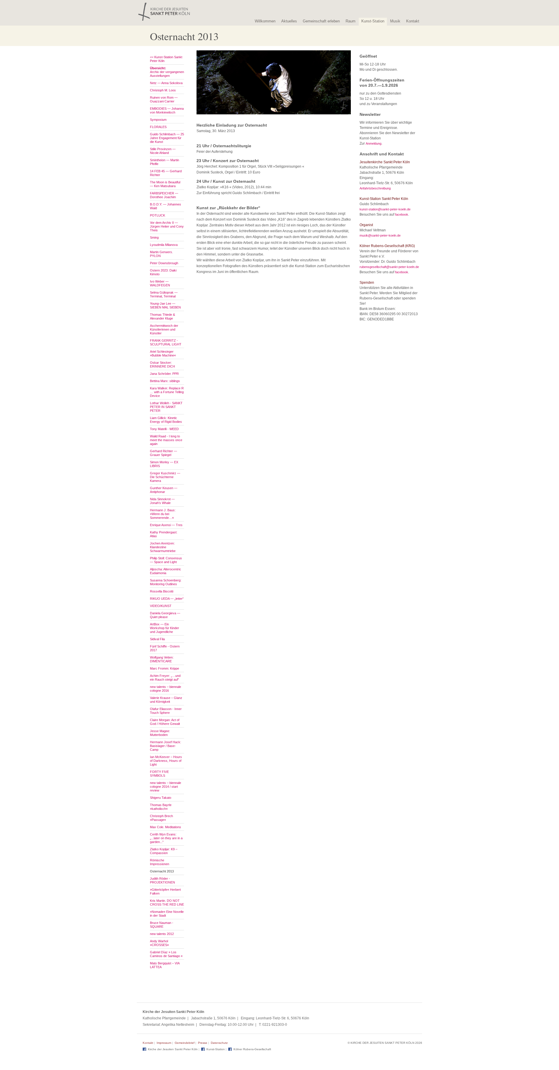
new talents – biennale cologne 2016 (165, 688)
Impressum (164, 1042)
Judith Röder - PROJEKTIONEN (162, 880)
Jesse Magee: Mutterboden (160, 733)
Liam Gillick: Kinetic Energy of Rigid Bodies (166, 419)
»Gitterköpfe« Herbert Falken (165, 891)
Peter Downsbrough (164, 263)
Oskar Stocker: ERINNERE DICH (162, 364)
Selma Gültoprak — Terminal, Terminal (164, 294)
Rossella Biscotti (161, 591)
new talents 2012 (162, 934)
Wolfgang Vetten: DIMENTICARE (162, 659)
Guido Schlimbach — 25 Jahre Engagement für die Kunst (167, 137)
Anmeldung (373, 143)
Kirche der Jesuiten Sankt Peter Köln (173, 1049)
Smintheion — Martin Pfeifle (164, 162)
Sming (154, 237)
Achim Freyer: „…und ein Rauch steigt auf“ (165, 677)
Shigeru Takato (160, 797)
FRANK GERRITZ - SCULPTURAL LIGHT (165, 342)
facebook (401, 214)
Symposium (158, 119)
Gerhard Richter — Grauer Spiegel (163, 453)
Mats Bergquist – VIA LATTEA (164, 965)
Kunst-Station (372, 21)
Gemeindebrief (184, 1042)
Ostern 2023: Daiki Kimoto (163, 272)
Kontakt (412, 21)
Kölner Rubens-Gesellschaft (252, 1049)
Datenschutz (219, 1042)
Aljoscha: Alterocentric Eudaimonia (165, 571)
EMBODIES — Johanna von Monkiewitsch (167, 110)
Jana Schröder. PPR (164, 373)
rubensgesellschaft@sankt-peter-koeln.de (389, 267)
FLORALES (158, 127)
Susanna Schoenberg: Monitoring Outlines (165, 582)
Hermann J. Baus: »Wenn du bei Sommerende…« (163, 513)
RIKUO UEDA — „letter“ (167, 598)
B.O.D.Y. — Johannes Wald (165, 206)
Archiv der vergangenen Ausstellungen (167, 71)
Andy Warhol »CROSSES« (159, 943)
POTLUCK (157, 215)
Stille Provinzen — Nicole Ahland (163, 151)
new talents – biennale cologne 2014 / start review (165, 786)
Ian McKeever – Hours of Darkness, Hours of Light (166, 760)
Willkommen (265, 21)
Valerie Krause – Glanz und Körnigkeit (166, 699)
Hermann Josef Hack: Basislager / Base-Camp (165, 745)
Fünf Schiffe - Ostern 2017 (165, 648)
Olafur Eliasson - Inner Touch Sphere (166, 710)
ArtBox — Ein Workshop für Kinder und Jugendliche (164, 628)
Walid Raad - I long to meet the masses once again (166, 440)
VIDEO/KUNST (160, 606)
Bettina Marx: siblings (165, 381)
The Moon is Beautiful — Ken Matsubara (165, 184)
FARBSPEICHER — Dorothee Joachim (164, 195)
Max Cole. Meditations (165, 827)
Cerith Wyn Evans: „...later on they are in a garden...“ (166, 838)
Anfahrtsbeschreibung (375, 188)
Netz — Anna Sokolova (166, 83)
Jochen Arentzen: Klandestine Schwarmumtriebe (163, 547)
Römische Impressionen (159, 862)
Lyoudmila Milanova (164, 244)
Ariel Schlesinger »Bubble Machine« (163, 353)
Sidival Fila (157, 639)
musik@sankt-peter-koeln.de (380, 235)
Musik (395, 21)
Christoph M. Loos (163, 90)
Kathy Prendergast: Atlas (163, 534)
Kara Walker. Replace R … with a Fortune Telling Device (167, 392)
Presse (202, 1042)
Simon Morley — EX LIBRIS (164, 464)
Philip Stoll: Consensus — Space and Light (166, 560)
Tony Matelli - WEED (164, 429)
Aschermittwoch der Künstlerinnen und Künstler (164, 329)
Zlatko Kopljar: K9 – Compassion (163, 851)
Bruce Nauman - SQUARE (161, 924)
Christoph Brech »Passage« (161, 817)
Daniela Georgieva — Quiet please (165, 615)
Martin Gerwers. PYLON (161, 254)
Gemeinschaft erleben (321, 21)
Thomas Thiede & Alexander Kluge (162, 316)
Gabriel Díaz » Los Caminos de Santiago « (166, 954)
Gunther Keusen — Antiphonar (163, 490)
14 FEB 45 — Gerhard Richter (166, 173)
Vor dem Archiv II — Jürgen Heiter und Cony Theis (167, 226)
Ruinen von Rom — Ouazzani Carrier (164, 99)
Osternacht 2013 (162, 871)
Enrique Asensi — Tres (166, 525)
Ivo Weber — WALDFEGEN (160, 283)
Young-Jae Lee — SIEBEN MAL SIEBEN (165, 305)
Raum (350, 21)
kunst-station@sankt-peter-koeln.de (385, 209)
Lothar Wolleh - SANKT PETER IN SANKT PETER (166, 406)
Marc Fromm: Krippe (164, 668)
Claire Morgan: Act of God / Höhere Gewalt (165, 721)
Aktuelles (289, 21)
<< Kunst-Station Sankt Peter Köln (166, 59)
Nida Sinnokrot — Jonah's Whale (162, 501)
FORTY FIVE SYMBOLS (159, 773)
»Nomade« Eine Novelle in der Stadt (167, 913)
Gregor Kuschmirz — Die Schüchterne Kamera (165, 476)
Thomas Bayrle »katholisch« (160, 806)
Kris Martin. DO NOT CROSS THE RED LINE (167, 902)
